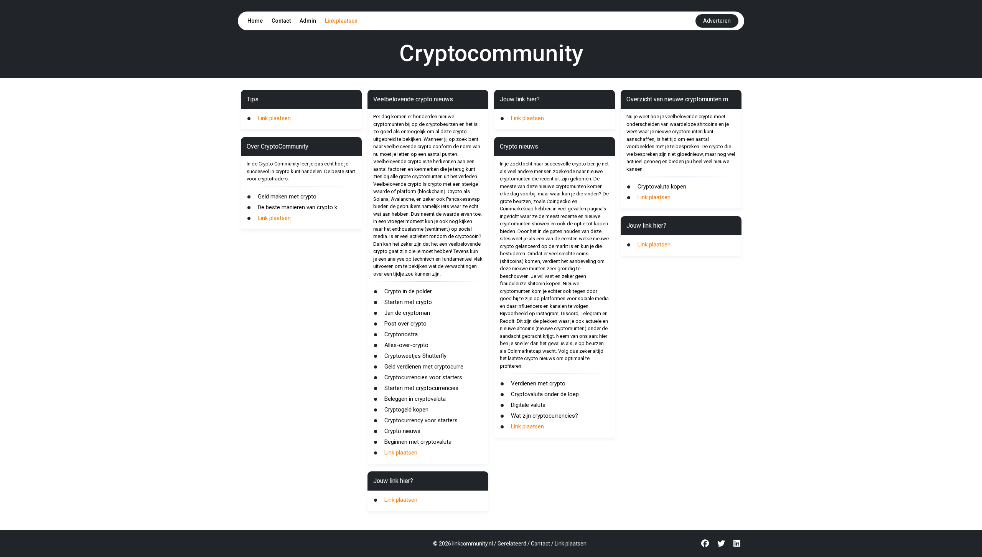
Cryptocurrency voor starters (421, 420)
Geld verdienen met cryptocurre (423, 366)
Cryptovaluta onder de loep (545, 394)
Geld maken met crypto (287, 196)
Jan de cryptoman (407, 312)
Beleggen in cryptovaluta (415, 398)
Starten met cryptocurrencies (421, 388)
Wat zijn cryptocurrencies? (544, 415)
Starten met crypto (408, 302)
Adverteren (717, 21)
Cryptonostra (401, 334)
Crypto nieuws (402, 431)
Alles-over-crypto (406, 345)
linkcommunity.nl (472, 543)
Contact (281, 21)
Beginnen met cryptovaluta (417, 441)
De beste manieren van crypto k (297, 207)
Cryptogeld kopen (406, 409)
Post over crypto (405, 323)
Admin (308, 21)
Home (255, 21)
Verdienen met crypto (538, 383)
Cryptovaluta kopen (662, 186)
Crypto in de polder (408, 291)
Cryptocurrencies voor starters (423, 377)
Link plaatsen (341, 21)
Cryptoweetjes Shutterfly (415, 355)
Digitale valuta (528, 405)
